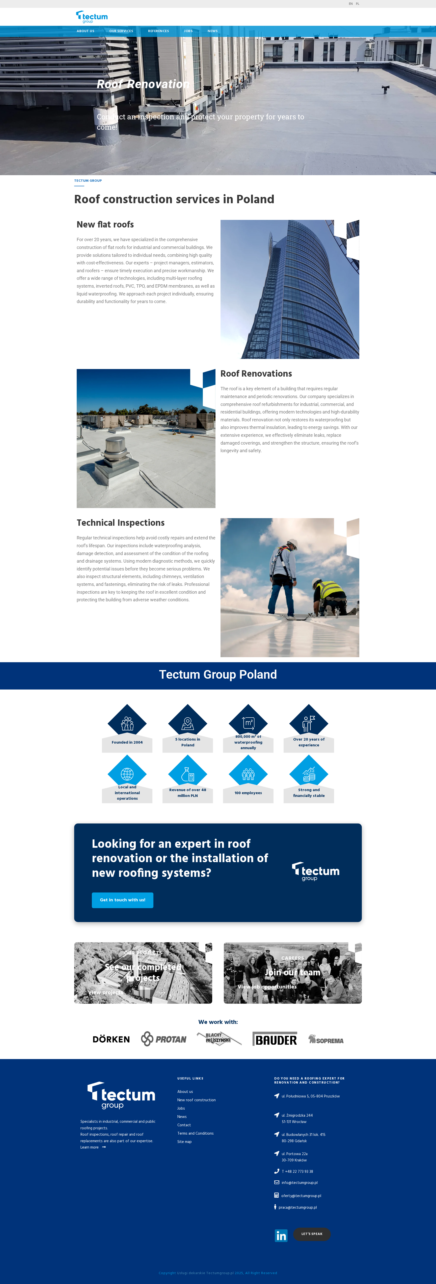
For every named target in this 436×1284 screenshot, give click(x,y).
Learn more (90, 1147)
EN (351, 4)
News (212, 31)
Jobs (188, 31)
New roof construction (196, 1100)
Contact (184, 1125)
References (158, 31)
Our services (121, 31)
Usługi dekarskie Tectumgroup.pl (205, 1273)
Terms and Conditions (195, 1134)
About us (85, 31)
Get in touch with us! (122, 900)
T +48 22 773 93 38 (297, 1172)
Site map (184, 1142)
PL (357, 4)
